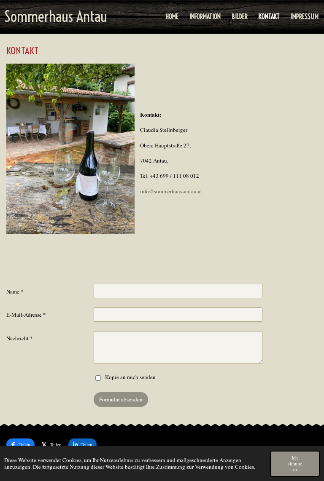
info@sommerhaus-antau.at (171, 191)
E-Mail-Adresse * (26, 314)
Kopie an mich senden (130, 377)
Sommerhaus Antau (55, 16)
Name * (15, 291)
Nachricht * (19, 338)
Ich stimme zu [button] (295, 463)
